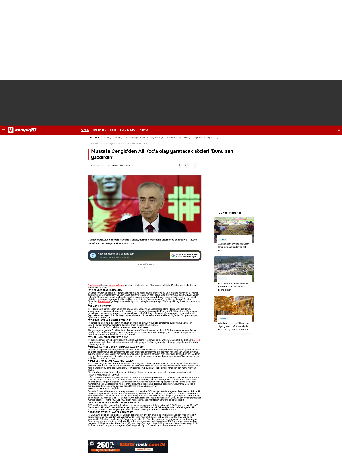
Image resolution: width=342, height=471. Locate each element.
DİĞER (113, 130)
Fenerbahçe (167, 239)
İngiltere (198, 137)
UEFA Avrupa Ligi (173, 137)
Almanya (187, 137)
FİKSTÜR (144, 130)
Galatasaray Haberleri (110, 143)
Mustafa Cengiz (129, 239)
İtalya (216, 137)
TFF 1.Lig (118, 137)
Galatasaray (95, 239)
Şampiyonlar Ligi (155, 137)
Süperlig (107, 137)
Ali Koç (192, 239)
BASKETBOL (99, 130)
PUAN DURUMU (127, 130)
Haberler (95, 143)
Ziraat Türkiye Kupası (135, 137)
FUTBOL (85, 130)
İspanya (208, 137)
